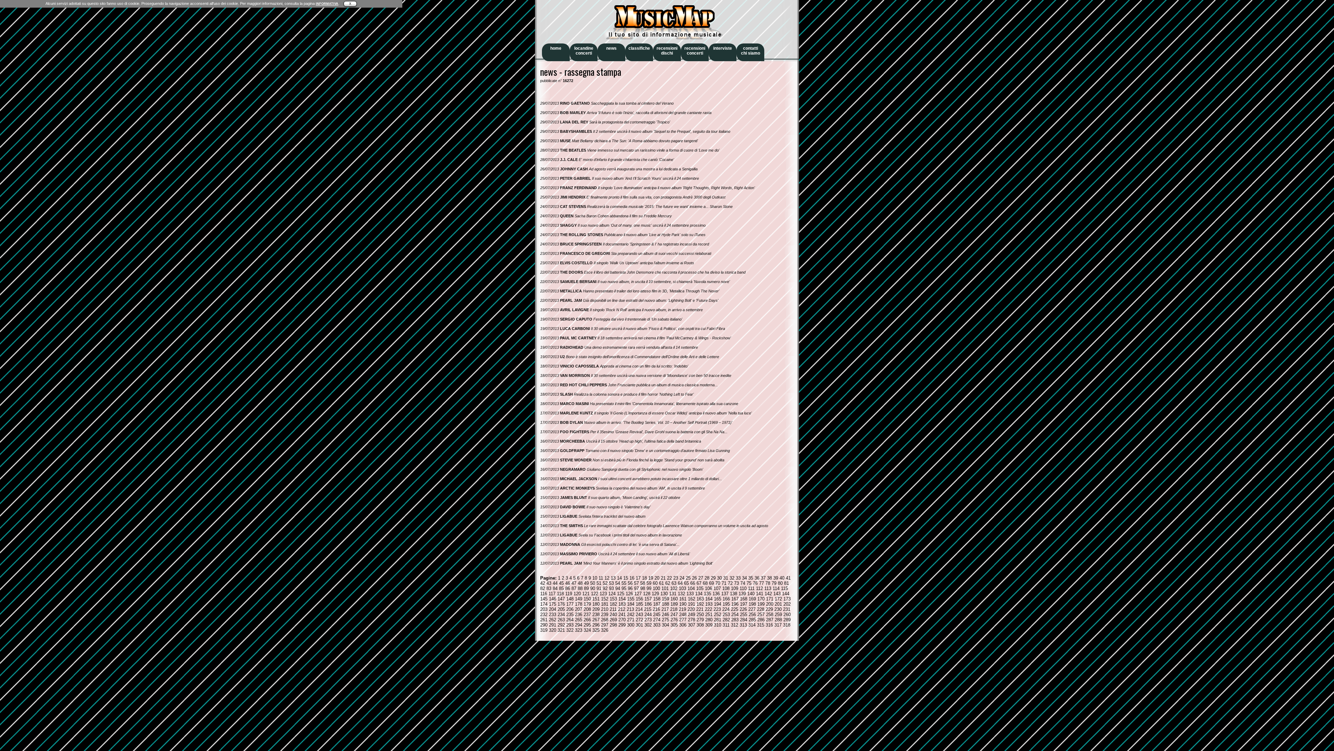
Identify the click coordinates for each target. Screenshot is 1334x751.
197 (743, 604)
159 (665, 598)
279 (700, 619)
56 (630, 583)
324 (587, 630)
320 (552, 630)
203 (543, 609)
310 (717, 625)
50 (592, 583)
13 (613, 578)
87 (573, 588)
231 (786, 609)
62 (667, 583)
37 (763, 578)
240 (613, 614)
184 (630, 604)
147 (561, 598)
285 (752, 619)
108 (726, 588)
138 (733, 593)
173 (787, 598)
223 (717, 609)
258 (769, 614)
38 (769, 578)
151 (596, 598)
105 (699, 588)
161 (682, 598)
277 (682, 619)
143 (777, 593)
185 (639, 604)
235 (570, 614)
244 (648, 614)
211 (613, 609)
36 (757, 578)
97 (636, 588)
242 (630, 614)
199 (761, 604)
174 (543, 604)
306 (682, 625)
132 (681, 593)
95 (623, 588)
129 (655, 593)
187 (656, 604)
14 (619, 578)
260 (787, 614)
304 (665, 625)
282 (726, 619)
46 (567, 583)
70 (717, 583)
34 (744, 578)
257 (761, 614)
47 (573, 583)
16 (631, 578)
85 (561, 588)
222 (708, 609)
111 (751, 588)
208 (587, 609)
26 (694, 578)
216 (656, 609)
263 (561, 619)
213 (630, 609)
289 (787, 619)
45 (561, 583)
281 (717, 619)
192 (700, 604)
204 (552, 609)
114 (776, 588)
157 (648, 598)
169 (752, 598)
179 (587, 604)
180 (596, 604)
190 (682, 604)
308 (700, 625)
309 (709, 625)
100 (656, 588)
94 (617, 588)
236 (578, 614)
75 (749, 583)
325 (596, 630)
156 (639, 598)
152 (604, 598)
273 (648, 619)
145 (543, 598)
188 (665, 604)
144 (785, 593)
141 (759, 593)
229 (769, 609)
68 (705, 583)
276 (674, 619)
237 (587, 614)
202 (787, 604)
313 (743, 625)
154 (622, 598)
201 (778, 604)
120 (577, 593)
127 (638, 593)
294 (578, 625)
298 (613, 625)
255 (743, 614)
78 (767, 583)
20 (656, 578)
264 (570, 619)
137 (724, 593)
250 (700, 614)
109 (734, 588)
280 (709, 619)
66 (692, 583)
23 (675, 578)
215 (647, 609)
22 (669, 578)
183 (622, 604)
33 (738, 578)
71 (724, 583)
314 (752, 625)
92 (605, 588)
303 (656, 625)
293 (570, 625)
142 (768, 593)
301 (639, 625)
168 (743, 598)
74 (742, 583)
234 (561, 614)
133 (690, 593)
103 (682, 588)
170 (761, 598)
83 (548, 588)
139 (742, 593)
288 (778, 619)
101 (665, 588)
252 (717, 614)
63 (674, 583)
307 (691, 625)
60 (655, 583)
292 (561, 625)
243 (639, 614)
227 (752, 609)
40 (782, 578)
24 (682, 578)
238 (596, 614)
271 (630, 619)
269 (613, 619)
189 (674, 604)
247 (674, 614)
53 (611, 583)
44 (555, 583)
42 (542, 583)
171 (769, 598)
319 (543, 630)
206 (570, 609)
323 (578, 630)
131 (672, 593)
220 (691, 609)
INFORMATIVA (327, 4)
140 (751, 593)
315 (760, 625)
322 (570, 630)
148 (570, 598)
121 (586, 593)
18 (644, 578)
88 (580, 588)
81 (786, 583)
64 (680, 583)
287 (769, 619)
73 (736, 583)
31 (725, 578)
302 (648, 625)
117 (552, 593)
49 (586, 583)
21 (663, 578)
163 (700, 598)
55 (623, 583)
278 (691, 619)
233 (552, 614)
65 (686, 583)
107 (717, 588)
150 (587, 598)
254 (735, 614)
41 (788, 578)
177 (570, 604)
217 (665, 609)
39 (775, 578)
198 (752, 604)
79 (774, 583)
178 (578, 604)
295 (587, 625)
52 (605, 583)
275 (665, 619)
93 (611, 588)
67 (699, 583)
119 (568, 593)
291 (552, 625)
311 (726, 625)
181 (604, 604)
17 (638, 578)
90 (592, 588)
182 (613, 604)
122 (594, 593)
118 (560, 593)
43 (548, 583)
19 (650, 578)
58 (642, 583)
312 (734, 625)
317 (778, 625)
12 (606, 578)
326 (604, 630)
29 (713, 578)
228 (760, 609)
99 (649, 588)
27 (700, 578)
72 (730, 583)
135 (707, 593)
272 (639, 619)
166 (726, 598)
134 (698, 593)
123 (603, 593)
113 (767, 588)
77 (761, 583)
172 (778, 598)
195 (726, 604)
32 (732, 578)
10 (594, 578)
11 (601, 578)
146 (552, 598)
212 (621, 609)
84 (555, 588)
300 (630, 625)
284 (743, 619)
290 (543, 625)
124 (612, 593)
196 (735, 604)
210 (604, 609)
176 (561, 604)
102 (673, 588)
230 (778, 609)
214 (639, 609)
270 (622, 619)
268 (604, 619)
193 (709, 604)
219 (682, 609)
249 (691, 614)
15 (625, 578)
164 (709, 598)
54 (617, 583)
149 (578, 598)
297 (604, 625)
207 (578, 609)
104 (691, 588)
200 (769, 604)
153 (613, 598)
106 (708, 588)
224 (726, 609)
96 (630, 588)
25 (688, 578)
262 (552, 619)
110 (743, 588)
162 (691, 598)
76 (755, 583)
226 (743, 609)
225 (734, 609)
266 (587, 619)
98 (642, 588)
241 (622, 614)
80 (780, 583)
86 (567, 588)
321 (561, 630)
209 (596, 609)
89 (586, 588)
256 (752, 614)
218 (673, 609)
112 (759, 588)
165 (717, 598)
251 (709, 614)
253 (726, 614)
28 (707, 578)
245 (656, 614)
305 (674, 625)
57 (636, 583)
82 (542, 588)
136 (716, 593)
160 (674, 598)
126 (629, 593)
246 (665, 614)
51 (598, 583)
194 (717, 604)
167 (735, 598)
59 (649, 583)
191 (691, 604)
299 (622, 625)
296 (596, 625)
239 (604, 614)
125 (620, 593)
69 (711, 583)
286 (761, 619)
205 (561, 609)
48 (580, 583)
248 (682, 614)
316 (769, 625)
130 (664, 593)
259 (778, 614)
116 (543, 593)
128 (646, 593)
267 (596, 619)
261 (543, 619)
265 (578, 619)
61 (661, 583)
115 (784, 588)
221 (699, 609)
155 (630, 598)
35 (750, 578)
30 (719, 578)
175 (552, 604)
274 (656, 619)
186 (648, 604)
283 (735, 619)
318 (786, 625)
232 (543, 614)
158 (656, 598)
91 (598, 588)
